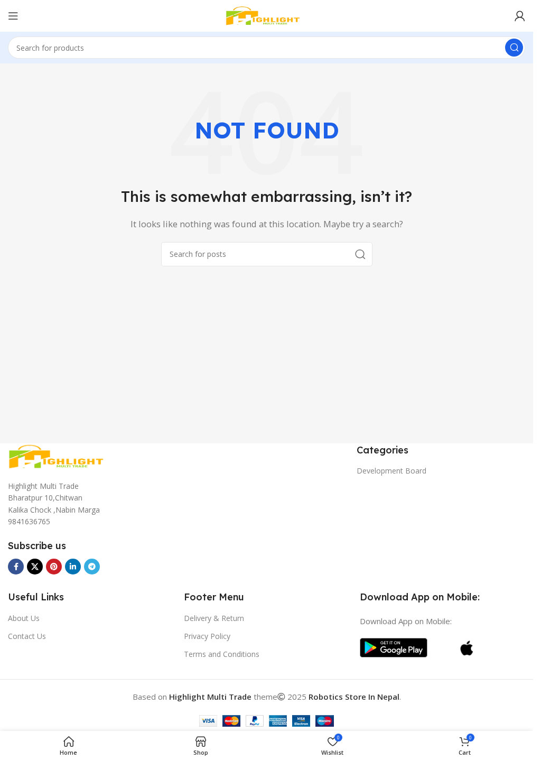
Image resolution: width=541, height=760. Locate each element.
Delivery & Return (214, 618)
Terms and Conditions (221, 654)
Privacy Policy (207, 636)
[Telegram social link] (92, 566)
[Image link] (61, 455)
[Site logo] (266, 15)
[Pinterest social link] (54, 566)
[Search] (514, 48)
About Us (24, 618)
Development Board (391, 471)
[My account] (519, 15)
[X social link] (35, 566)
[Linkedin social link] (73, 566)
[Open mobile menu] (13, 15)
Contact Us (27, 636)
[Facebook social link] (16, 566)
